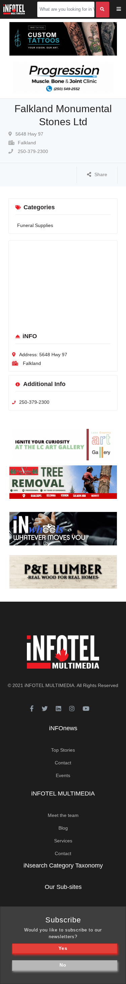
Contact (63, 762)
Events (63, 775)
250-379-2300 (32, 151)
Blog (63, 828)
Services (63, 840)
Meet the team (63, 815)
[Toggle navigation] (123, 9)
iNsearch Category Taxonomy (63, 865)
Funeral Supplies (35, 225)
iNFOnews (63, 728)
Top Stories (63, 750)
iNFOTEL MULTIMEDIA (49, 685)
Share (100, 174)
